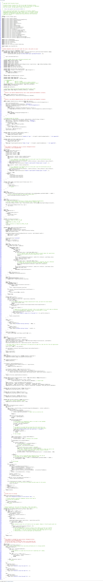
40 (0, 39)
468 (0, 446)
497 (0, 473)
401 (0, 382)
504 (0, 480)
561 (0, 534)
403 (0, 384)
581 (0, 553)
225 (0, 215)
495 (0, 471)
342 (0, 326)
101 (0, 97)
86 (0, 83)
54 (0, 52)
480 (0, 457)
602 (0, 573)
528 (0, 503)
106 (0, 102)
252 (0, 240)
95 (0, 91)
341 (0, 325)
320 (0, 305)
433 (0, 412)
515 (0, 490)
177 (0, 169)
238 (0, 227)
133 (0, 127)
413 (0, 393)
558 (0, 531)
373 (0, 355)
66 (0, 64)
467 (0, 445)
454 (0, 432)
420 (0, 400)
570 (0, 543)
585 (0, 557)
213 (0, 203)
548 (0, 522)
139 (0, 133)
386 (0, 368)
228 (0, 218)
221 (0, 211)
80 (0, 77)
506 (0, 482)
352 (0, 335)
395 (0, 376)
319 (0, 304)
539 (0, 513)
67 (0, 65)
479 (0, 456)
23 (0, 23)
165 (0, 158)
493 (0, 469)
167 (0, 160)
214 (0, 204)
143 (0, 137)
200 (0, 191)
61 (0, 59)
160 (0, 153)
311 (0, 296)
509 (0, 485)
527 (0, 502)
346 (0, 330)
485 (0, 462)
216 (0, 206)
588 (0, 560)
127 (0, 122)
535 (0, 509)
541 (0, 515)
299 (0, 285)
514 (0, 489)
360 (0, 343)
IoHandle (22, 132)
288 (0, 275)
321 (0, 306)
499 (0, 475)
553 (0, 526)
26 (0, 26)
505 (0, 481)
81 (0, 78)
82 (0, 79)
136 (0, 130)
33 (0, 32)
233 (0, 222)
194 (0, 185)
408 (0, 389)
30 (0, 29)
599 (0, 570)
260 (0, 248)
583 (0, 555)
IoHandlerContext (18, 377)
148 (0, 142)
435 (0, 414)
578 (0, 550)
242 (0, 231)
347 (0, 331)
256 (0, 244)
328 (0, 313)
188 (0, 180)
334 (0, 318)
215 (0, 205)
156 (0, 149)
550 (0, 524)
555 (0, 528)
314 (0, 299)
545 (0, 519)
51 (0, 49)
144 (0, 138)
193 (0, 184)
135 (0, 129)
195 (0, 186)
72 (0, 69)
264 (0, 252)
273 (0, 260)
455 (0, 433)
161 (0, 154)
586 (0, 558)
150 (0, 143)
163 (0, 156)
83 (0, 80)
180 (0, 172)
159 (0, 152)
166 (0, 159)
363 (0, 346)
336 (0, 320)
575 (0, 547)
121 (0, 116)
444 (0, 423)
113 (0, 108)
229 (0, 219)
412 (0, 392)
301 (0, 287)
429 (0, 409)
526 (0, 501)
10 (0, 10)
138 (0, 132)
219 (0, 209)
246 (0, 235)
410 (0, 391)
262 (0, 250)
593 (0, 564)
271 (0, 258)
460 (0, 438)
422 (0, 402)
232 (0, 221)
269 (0, 257)
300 (0, 286)
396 (0, 377)
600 (0, 571)
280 (0, 267)
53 (0, 51)
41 (0, 40)
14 (0, 14)
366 (0, 349)
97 (0, 93)
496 (0, 472)
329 (0, 314)
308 (0, 294)
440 (0, 419)
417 (0, 397)
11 (0, 11)
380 (0, 362)
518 (0, 493)
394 (0, 375)
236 (0, 225)
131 (0, 125)
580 (0, 552)
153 (0, 146)
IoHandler (23, 50)
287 (0, 274)
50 (0, 48)
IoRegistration (16, 228)
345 (0, 329)
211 (0, 201)
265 (0, 253)
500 (0, 476)
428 (0, 408)
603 (0, 574)
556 (0, 529)
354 (0, 337)
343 (0, 327)
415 (0, 395)
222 (0, 212)
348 (0, 332)
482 (0, 459)
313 (0, 298)
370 (0, 353)
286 (0, 273)
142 (0, 136)
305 (0, 291)
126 (0, 121)
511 (0, 487)
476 (0, 453)
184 (0, 176)
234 (0, 223)
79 (0, 76)
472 (0, 449)
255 (0, 243)
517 (0, 492)
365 (0, 348)
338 (0, 322)
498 (0, 474)
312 (0, 297)
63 (0, 61)
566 (0, 539)
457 (0, 435)
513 (0, 488)
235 (0, 224)
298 (0, 284)
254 (0, 242)
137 (0, 131)
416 (0, 396)
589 (0, 561)
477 (0, 454)
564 (0, 537)
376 (0, 358)
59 (0, 57)
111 (0, 106)
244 (0, 233)
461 (0, 439)
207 (0, 198)
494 (0, 470)
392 (0, 373)
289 (0, 276)
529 (0, 504)
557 (0, 530)
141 (0, 135)
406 (0, 387)
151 (0, 144)
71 (0, 68)
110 (0, 105)
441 (0, 420)
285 (0, 272)
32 (0, 31)
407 (0, 388)
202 (0, 193)
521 (0, 496)
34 (0, 33)
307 (0, 293)
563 (0, 536)
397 (0, 378)
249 (0, 238)
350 (0, 334)
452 (0, 430)
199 (0, 190)
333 (0, 317)
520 (0, 495)
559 (0, 532)
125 (0, 120)
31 (0, 30)
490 (0, 467)
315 (0, 300)
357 (0, 340)
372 (0, 354)
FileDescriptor (11, 61)
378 (0, 360)
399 (0, 380)
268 (0, 256)
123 (0, 118)
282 (0, 269)
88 (0, 85)
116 (0, 111)
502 (0, 478)
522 (0, 497)
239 (0, 228)
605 (0, 576)
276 (0, 263)
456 (0, 434)
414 (0, 394)
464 (0, 442)
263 (0, 251)
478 (0, 455)
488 (0, 465)
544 (0, 518)
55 (0, 53)
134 (0, 128)
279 (0, 266)
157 (0, 150)
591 (0, 563)
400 (0, 381)
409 (0, 390)
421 (0, 401)
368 (0, 351)
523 (0, 498)
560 (0, 533)
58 (0, 56)
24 (0, 24)
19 (0, 19)
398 (0, 379)
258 (0, 246)
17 (0, 17)
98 (0, 94)
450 (0, 429)
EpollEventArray (14, 66)
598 (0, 569)
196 (0, 187)
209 (0, 200)
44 (0, 43)
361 (0, 344)
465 (0, 443)
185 (0, 177)
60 (0, 58)
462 (0, 440)
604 (0, 575)
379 (0, 361)
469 (0, 447)
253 (0, 241)
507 (0, 483)
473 (0, 450)
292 (0, 278)
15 (0, 15)
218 (0, 208)
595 (0, 566)
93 (0, 89)
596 (0, 567)
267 (0, 255)
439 (0, 418)
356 (0, 339)
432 (0, 411)
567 (0, 540)
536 (0, 510)
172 (0, 164)
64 (0, 62)
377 (0, 359)
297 (0, 283)
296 (0, 282)
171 (0, 163)
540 (0, 514)
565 (0, 538)
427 (0, 407)
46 (0, 45)
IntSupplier (13, 69)
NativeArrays (18, 128)
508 (0, 484)
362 (0, 345)
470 (0, 448)
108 (0, 104)
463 (0, 441)
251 (0, 239)
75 (0, 72)
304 (0, 290)
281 (0, 268)
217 (0, 207)
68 (0, 66)
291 (0, 277)
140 (0, 134)
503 (0, 479)
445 (0, 424)
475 (0, 452)
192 (0, 183)
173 (0, 165)
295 (0, 281)
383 (0, 365)
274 (0, 261)
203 (0, 194)
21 (0, 21)
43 (0, 42)
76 (0, 73)
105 (0, 101)
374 (0, 356)
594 (0, 565)
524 (0, 499)
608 (0, 579)
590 (0, 562)
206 (0, 197)
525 (0, 500)
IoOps (20, 139)
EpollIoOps (13, 139)
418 (0, 398)
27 (0, 27)
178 (0, 170)
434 (0, 413)
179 (0, 171)
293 (0, 279)
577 (0, 549)
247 (0, 236)
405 (0, 386)
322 (0, 307)
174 (0, 166)
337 (0, 321)
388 (0, 370)
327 (0, 312)
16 (0, 16)
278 (0, 265)
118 (0, 113)
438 (0, 417)
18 (0, 18)
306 (0, 292)
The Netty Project (9, 581)
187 (0, 179)
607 (0, 578)
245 (0, 234)
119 (0, 114)
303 (0, 289)
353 (0, 336)
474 (0, 451)
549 (0, 523)
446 (0, 425)
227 (0, 217)
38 (0, 37)
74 (0, 71)
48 (0, 47)
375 (0, 357)
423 (0, 403)
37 (0, 36)
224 (0, 214)
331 (0, 315)
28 (0, 28)
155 (0, 148)
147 (0, 141)
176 (0, 168)
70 (0, 67)
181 (0, 173)
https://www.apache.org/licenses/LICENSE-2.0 (14, 9)
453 (0, 431)
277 (0, 264)
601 (0, 572)
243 (0, 232)
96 (0, 92)
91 (0, 87)
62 (0, 60)
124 (0, 119)
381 (0, 363)
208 (0, 199)
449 (0, 428)
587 (0, 559)
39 (0, 38)
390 (0, 372)
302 (0, 288)
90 (0, 86)
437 (0, 416)
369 (0, 352)
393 (0, 374)
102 (0, 98)
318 (0, 303)
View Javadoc (2, 0)
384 (0, 366)
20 (0, 20)
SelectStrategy (13, 68)
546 (0, 520)
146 (0, 140)
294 (0, 280)
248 (0, 237)
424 (0, 404)
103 (0, 99)
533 (0, 507)
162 (0, 155)
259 (0, 247)
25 (0, 25)
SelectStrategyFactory (32, 102)
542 (0, 516)
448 (0, 427)
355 (0, 338)
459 (0, 437)
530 (0, 505)
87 (0, 84)
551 (0, 525)
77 (0, 74)
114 (0, 109)
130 (0, 124)
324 (0, 309)
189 (0, 181)
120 (0, 115)
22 (0, 22)
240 (0, 229)
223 (0, 213)
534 (0, 508)
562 (0, 535)
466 (0, 444)
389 (0, 371)
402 (0, 383)
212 (0, 202)
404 (0, 385)
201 (0, 192)
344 (0, 328)
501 (0, 477)
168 (0, 161)
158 (0, 151)
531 (0, 506)
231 (0, 220)
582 (0, 554)
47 (0, 46)
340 (0, 324)
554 (0, 527)
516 (0, 491)
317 (0, 302)
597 (0, 568)
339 (0, 323)
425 (0, 405)
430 (0, 410)
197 (0, 188)
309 (0, 295)
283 (0, 270)
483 (0, 460)
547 (0, 521)
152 (0, 145)
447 (0, 426)
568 (0, 541)
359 (0, 342)
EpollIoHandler (11, 50)
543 (0, 517)
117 (0, 112)
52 (0, 50)
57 (0, 55)
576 (0, 548)
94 (0, 90)
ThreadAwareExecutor (15, 75)
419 (0, 399)
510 (0, 486)
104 (0, 100)
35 (0, 34)
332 (0, 316)
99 (0, 95)
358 (0, 341)
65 (0, 63)
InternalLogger (17, 51)
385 (0, 367)
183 (0, 175)
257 (0, 245)
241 (0, 230)
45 (0, 44)
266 (0, 254)
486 (0, 463)
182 (0, 174)
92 (0, 88)
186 (0, 178)
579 (0, 551)
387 (0, 369)
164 (0, 157)
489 (0, 466)
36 (0, 35)
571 (0, 544)
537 (0, 511)
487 (0, 464)
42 (0, 41)
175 (0, 167)
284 (0, 271)
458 (0, 436)
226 (0, 216)
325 (0, 310)
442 (0, 421)
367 (0, 350)
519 (0, 494)
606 (0, 577)
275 (0, 262)
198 (0, 189)
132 (0, 126)
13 (0, 13)
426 (0, 406)
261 (0, 249)
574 (0, 546)
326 (0, 311)
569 (0, 542)
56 (0, 54)
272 (0, 259)
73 (0, 70)
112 (0, 107)
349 (0, 333)
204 (0, 195)
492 (0, 468)
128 (0, 123)
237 (0, 226)
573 (0, 545)
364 (0, 347)
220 (0, 210)
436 (0, 415)
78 (0, 75)
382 (0, 364)
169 (0, 162)
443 (0, 422)
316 (0, 301)
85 (0, 82)
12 (0, 12)
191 (0, 182)
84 (0, 81)
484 (0, 461)
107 (0, 103)
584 (0, 556)
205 (0, 196)
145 (0, 139)
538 (0, 512)
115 (0, 110)
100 (0, 96)
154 (0, 147)
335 (0, 319)
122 (0, 117)
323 (0, 308)
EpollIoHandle (14, 132)
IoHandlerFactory (14, 94)
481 (0, 458)
